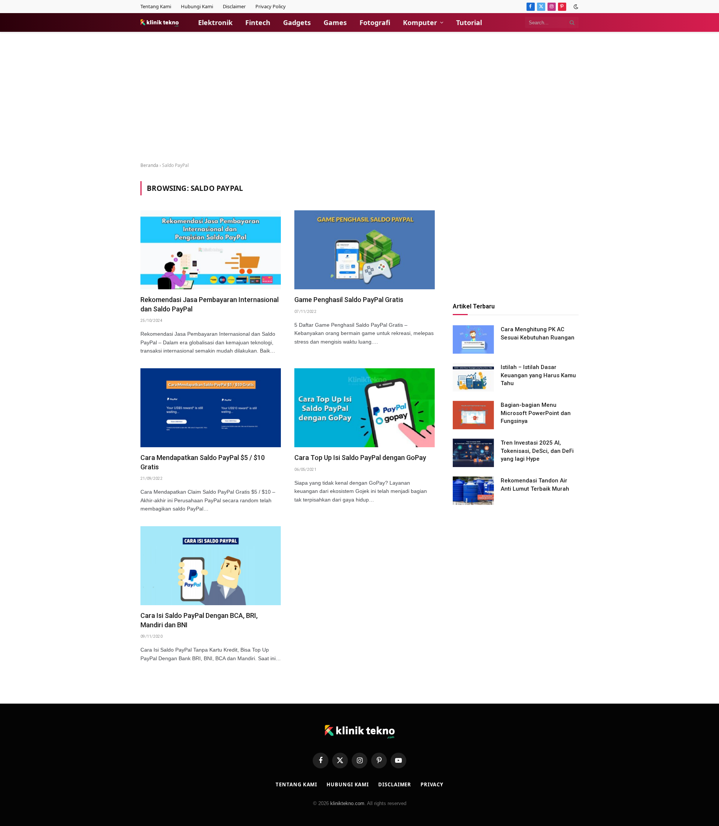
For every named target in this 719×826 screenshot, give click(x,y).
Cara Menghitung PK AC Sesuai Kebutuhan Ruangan (537, 333)
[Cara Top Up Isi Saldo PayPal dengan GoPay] (364, 407)
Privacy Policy (270, 6)
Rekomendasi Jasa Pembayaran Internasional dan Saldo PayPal (209, 304)
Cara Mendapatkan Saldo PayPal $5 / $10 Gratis (202, 462)
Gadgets (297, 22)
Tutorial (469, 22)
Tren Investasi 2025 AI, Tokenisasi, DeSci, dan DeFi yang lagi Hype (537, 451)
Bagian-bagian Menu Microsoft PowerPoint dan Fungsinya (536, 413)
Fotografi (375, 22)
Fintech (257, 22)
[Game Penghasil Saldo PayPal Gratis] (364, 249)
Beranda (149, 165)
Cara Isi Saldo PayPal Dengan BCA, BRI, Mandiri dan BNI (199, 620)
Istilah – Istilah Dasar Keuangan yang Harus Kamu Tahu (538, 375)
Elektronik (215, 22)
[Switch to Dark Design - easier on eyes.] (575, 6)
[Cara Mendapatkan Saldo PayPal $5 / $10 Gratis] (210, 407)
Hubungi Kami (197, 6)
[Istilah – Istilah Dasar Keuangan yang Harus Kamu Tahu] (473, 377)
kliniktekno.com (347, 803)
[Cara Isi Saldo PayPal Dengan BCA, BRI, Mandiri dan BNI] (210, 565)
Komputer (420, 22)
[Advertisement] (359, 97)
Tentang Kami (155, 6)
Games (335, 22)
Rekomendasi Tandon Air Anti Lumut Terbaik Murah (535, 485)
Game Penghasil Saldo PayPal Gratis (348, 300)
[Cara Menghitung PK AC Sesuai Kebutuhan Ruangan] (473, 339)
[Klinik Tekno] (159, 22)
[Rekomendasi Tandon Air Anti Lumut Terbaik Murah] (473, 490)
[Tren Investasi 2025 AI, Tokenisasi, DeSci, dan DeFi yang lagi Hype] (473, 453)
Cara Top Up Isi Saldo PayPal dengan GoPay (360, 457)
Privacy (432, 784)
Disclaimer (234, 6)
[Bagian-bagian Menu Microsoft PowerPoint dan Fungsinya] (473, 415)
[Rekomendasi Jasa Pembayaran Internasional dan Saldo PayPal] (210, 249)
